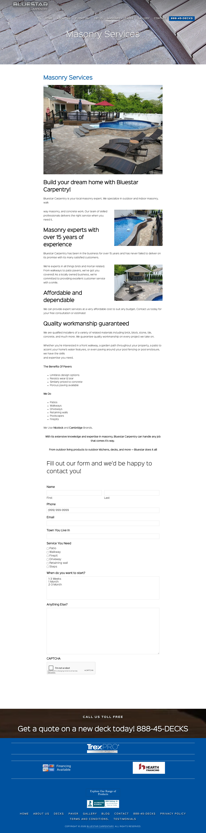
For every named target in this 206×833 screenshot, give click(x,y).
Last (107, 498)
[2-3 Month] (103, 585)
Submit (58, 683)
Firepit (53, 556)
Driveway (55, 559)
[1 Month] (103, 582)
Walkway (55, 552)
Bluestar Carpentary (100, 826)
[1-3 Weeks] (103, 579)
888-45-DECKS (162, 729)
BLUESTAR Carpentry (31, 6)
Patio (52, 548)
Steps (53, 567)
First (49, 498)
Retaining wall (58, 563)
